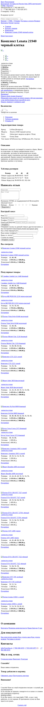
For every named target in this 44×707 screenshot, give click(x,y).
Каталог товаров (11, 28)
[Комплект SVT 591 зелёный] (12, 577)
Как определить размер (9, 637)
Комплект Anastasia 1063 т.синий (13, 453)
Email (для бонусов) (8, 222)
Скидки (16, 23)
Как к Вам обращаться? (9, 231)
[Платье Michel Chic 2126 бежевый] (22, 337)
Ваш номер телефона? (9, 233)
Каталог (4, 21)
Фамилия (4, 218)
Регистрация (9, 2)
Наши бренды (32, 628)
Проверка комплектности (17, 628)
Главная (8, 26)
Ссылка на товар (7, 237)
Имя (2, 216)
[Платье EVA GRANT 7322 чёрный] (22, 558)
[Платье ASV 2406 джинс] (22, 532)
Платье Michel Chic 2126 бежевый (13, 343)
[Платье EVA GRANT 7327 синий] (14, 493)
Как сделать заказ (24, 637)
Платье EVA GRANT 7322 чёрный (13, 564)
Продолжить (6, 207)
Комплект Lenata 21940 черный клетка (19, 32)
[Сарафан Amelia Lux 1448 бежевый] (22, 277)
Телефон (4, 220)
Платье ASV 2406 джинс (10, 538)
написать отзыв (7, 252)
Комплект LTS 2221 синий (10, 363)
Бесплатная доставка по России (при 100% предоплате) (21, 4)
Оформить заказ (6, 676)
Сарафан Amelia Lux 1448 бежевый (13, 283)
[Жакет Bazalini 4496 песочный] (22, 468)
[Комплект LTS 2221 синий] (22, 358)
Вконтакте (17, 659)
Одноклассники (6, 659)
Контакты (4, 23)
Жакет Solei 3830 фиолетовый (12, 387)
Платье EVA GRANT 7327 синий (13, 497)
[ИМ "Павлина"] (7, 6)
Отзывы (17, 21)
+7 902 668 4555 (9, 9)
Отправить (5, 225)
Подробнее (30, 79)
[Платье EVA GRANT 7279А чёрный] (15, 513)
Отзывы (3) (9, 121)
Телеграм (24, 659)
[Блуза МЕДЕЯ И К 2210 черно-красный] (22, 297)
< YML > (10, 21)
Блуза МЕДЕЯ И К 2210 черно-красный (15, 303)
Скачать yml (22, 705)
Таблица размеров (11, 119)
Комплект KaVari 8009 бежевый (12, 413)
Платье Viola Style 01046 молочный (14, 323)
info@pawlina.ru (6, 648)
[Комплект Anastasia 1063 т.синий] (14, 448)
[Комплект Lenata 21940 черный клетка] (22, 249)
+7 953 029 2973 (21, 9)
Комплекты (9, 30)
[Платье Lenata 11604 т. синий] (22, 598)
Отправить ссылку (8, 240)
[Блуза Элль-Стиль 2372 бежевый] (13, 428)
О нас (40, 628)
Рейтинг (4, 205)
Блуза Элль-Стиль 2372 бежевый (13, 435)
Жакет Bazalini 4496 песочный (12, 474)
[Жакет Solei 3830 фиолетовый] (22, 382)
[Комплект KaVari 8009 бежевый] (22, 407)
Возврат (37, 21)
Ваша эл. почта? (7, 235)
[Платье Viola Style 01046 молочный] (22, 317)
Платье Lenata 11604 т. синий (11, 604)
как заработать (7, 90)
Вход (2, 2)
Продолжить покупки (21, 676)
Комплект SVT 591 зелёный (11, 582)
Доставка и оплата (27, 21)
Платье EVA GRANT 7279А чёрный (14, 518)
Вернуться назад (7, 36)
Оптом (10, 23)
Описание (8, 117)
